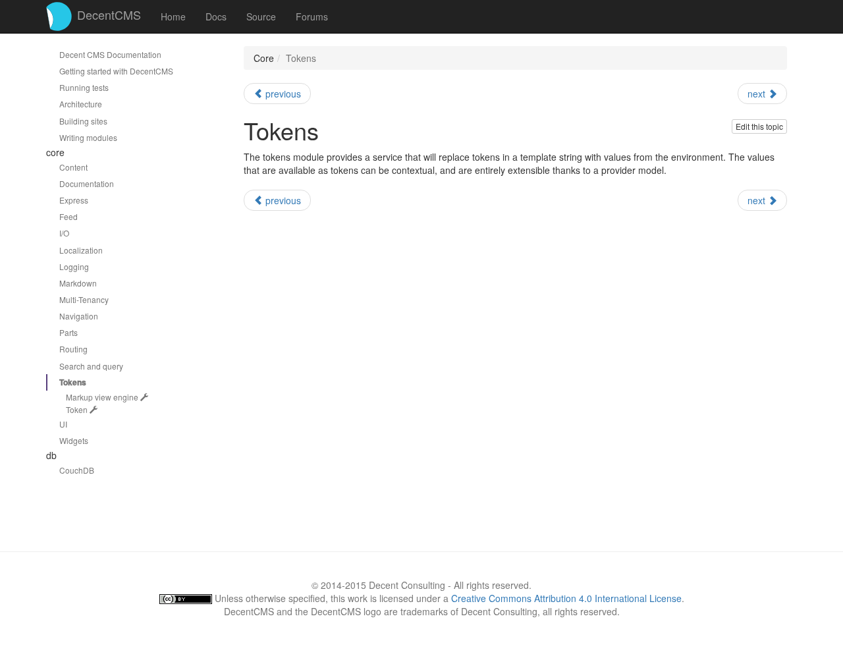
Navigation (78, 315)
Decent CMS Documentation (110, 54)
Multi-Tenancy (84, 299)
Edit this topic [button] (759, 126)
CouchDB (76, 470)
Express (73, 200)
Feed (68, 216)
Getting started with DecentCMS (116, 70)
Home (173, 16)
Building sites (83, 120)
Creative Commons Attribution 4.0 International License (566, 598)
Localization (81, 250)
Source (261, 16)
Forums (312, 16)
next (758, 93)
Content (73, 167)
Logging (74, 266)
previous (282, 93)
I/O (64, 232)
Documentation (86, 183)
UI (63, 423)
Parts (68, 332)
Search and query (91, 366)
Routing (73, 348)
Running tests (84, 87)
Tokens (72, 382)
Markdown (78, 283)
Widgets (73, 440)
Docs (216, 16)
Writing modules (88, 137)
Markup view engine (103, 396)
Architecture (80, 103)
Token (78, 409)
